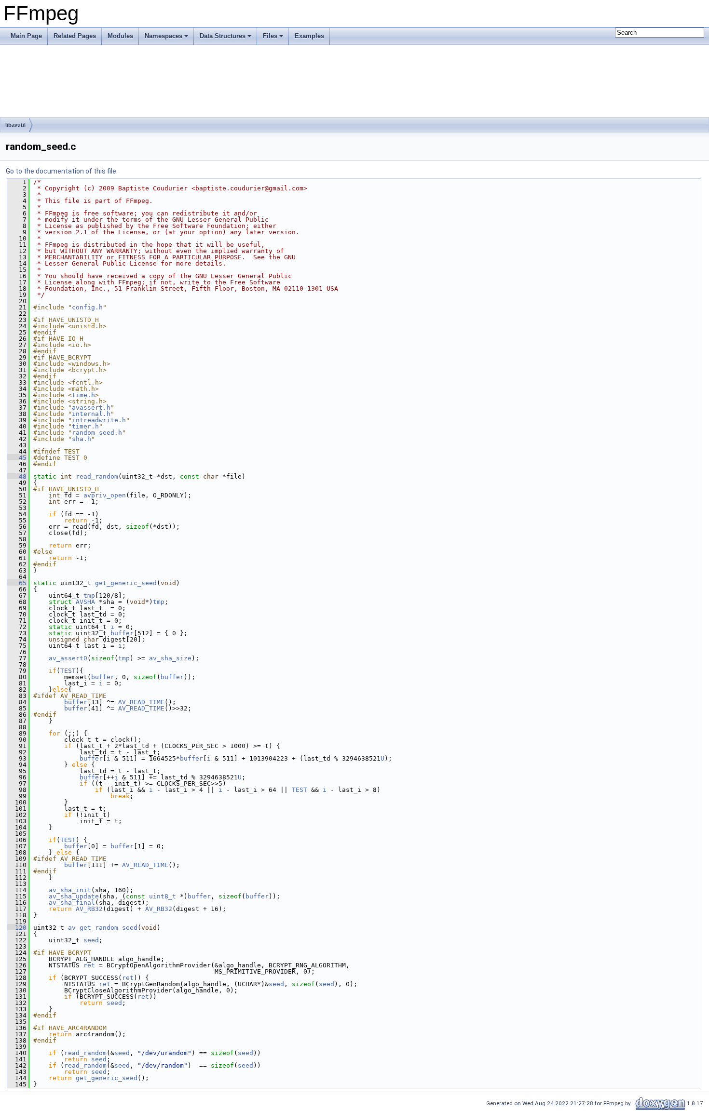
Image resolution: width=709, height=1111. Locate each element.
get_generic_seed (126, 583)
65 (17, 583)
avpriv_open (104, 495)
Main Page (26, 36)
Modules (120, 36)
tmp (89, 595)
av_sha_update (74, 896)
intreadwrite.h (99, 420)
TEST (68, 670)
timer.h (85, 426)
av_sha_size (170, 658)
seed (91, 940)
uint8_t (162, 896)
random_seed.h (97, 432)
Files (270, 36)
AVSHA (85, 601)
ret (89, 965)
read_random (97, 476)
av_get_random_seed (102, 927)
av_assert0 (68, 658)
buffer (122, 633)
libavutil (15, 125)
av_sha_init (70, 890)
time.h (83, 395)
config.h (87, 307)
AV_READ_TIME (141, 702)
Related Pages (75, 36)
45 (17, 457)
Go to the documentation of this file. (62, 171)
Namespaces (163, 36)
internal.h (91, 413)
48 (17, 476)
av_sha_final (72, 902)
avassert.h (91, 407)
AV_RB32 (89, 908)
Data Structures (222, 36)
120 (17, 927)
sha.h (81, 438)
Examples (309, 36)
